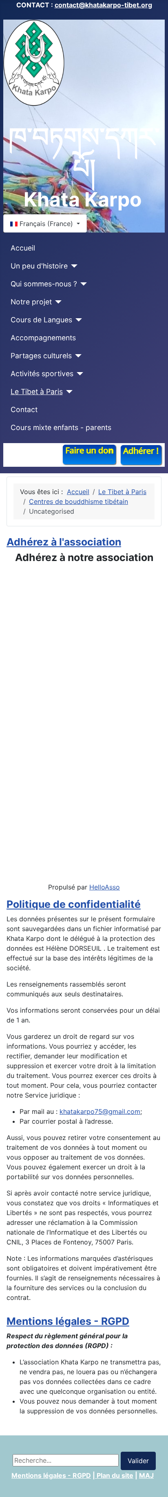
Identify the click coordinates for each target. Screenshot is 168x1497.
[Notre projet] (57, 302)
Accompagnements (43, 337)
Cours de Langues (41, 319)
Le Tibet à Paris (37, 391)
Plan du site (114, 1475)
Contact (24, 409)
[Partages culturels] (77, 355)
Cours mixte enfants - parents (61, 427)
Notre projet (31, 301)
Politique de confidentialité (74, 904)
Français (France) (46, 224)
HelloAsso (104, 887)
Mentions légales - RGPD (68, 1321)
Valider (138, 1461)
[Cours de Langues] (77, 320)
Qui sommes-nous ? (44, 283)
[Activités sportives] (78, 373)
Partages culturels (41, 355)
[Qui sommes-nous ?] (82, 284)
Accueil (23, 248)
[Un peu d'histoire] (73, 266)
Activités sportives (42, 373)
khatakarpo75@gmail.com (100, 1111)
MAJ (146, 1475)
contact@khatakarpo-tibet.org (103, 5)
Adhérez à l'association (64, 542)
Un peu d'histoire (39, 266)
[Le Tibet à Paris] (68, 391)
